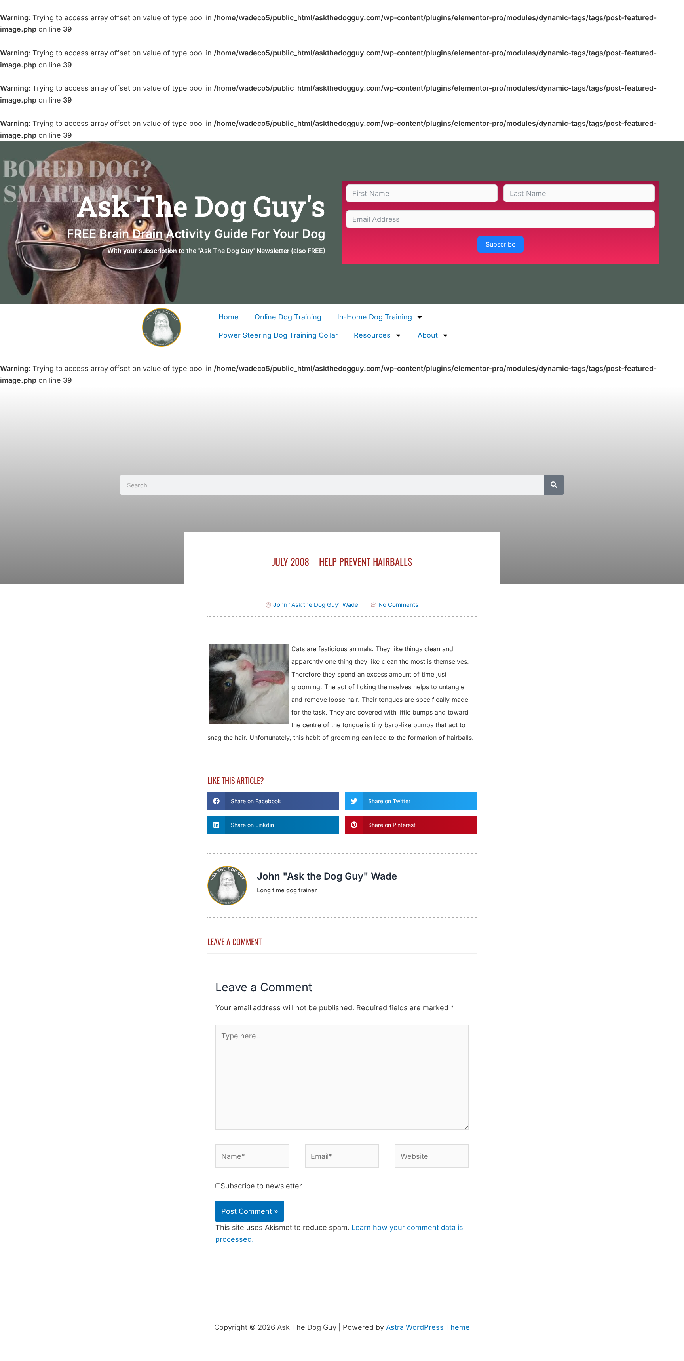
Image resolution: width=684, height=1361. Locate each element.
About (428, 335)
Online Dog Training (288, 317)
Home (228, 317)
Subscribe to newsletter (261, 1186)
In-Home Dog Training (374, 317)
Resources (372, 335)
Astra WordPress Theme (428, 1327)
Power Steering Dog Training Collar (278, 335)
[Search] (554, 485)
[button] (273, 801)
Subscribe (500, 244)
